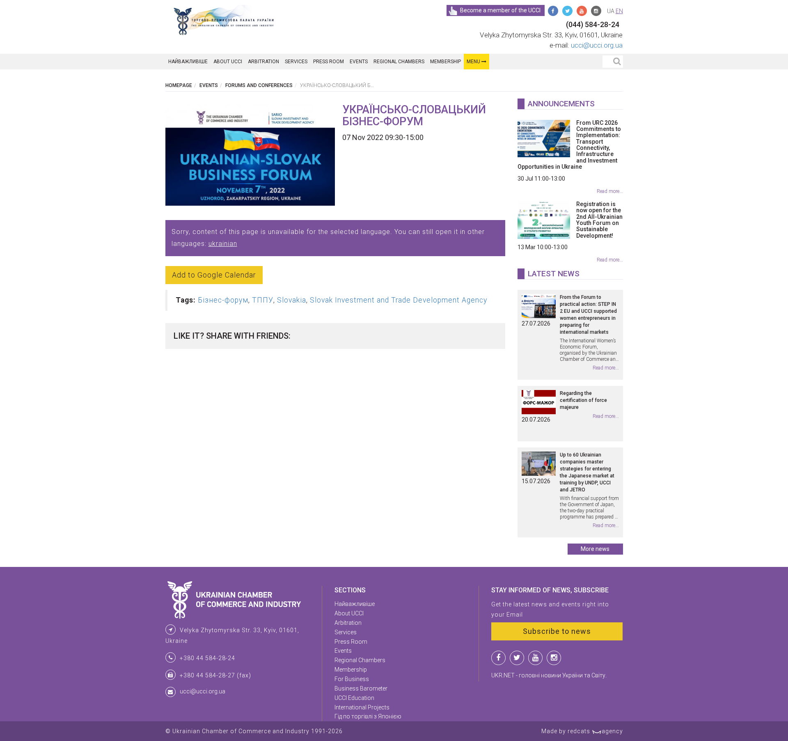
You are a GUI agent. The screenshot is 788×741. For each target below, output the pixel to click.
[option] (250, 155)
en (619, 11)
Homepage (178, 85)
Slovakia (291, 300)
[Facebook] (553, 11)
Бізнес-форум (223, 300)
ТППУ (262, 300)
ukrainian (222, 244)
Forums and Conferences (259, 85)
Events (359, 61)
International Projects (361, 707)
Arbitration (263, 61)
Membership (445, 61)
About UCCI (227, 61)
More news (595, 549)
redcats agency (595, 731)
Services (296, 61)
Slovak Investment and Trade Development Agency (398, 300)
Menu (474, 61)
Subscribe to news (557, 631)
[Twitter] (567, 11)
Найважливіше (188, 61)
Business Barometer (360, 688)
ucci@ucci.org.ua (597, 45)
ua (610, 11)
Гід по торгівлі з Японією (367, 716)
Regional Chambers (398, 61)
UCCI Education (354, 698)
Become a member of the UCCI (500, 10)
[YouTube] (582, 11)
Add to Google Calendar (214, 275)
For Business (351, 679)
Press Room (328, 61)
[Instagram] (596, 11)
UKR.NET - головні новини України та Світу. (549, 675)
